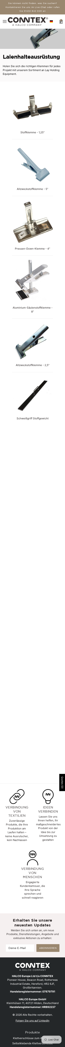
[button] (51, 21)
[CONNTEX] (28, 21)
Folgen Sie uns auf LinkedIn (32, 1020)
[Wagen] (61, 21)
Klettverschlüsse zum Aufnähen (32, 1038)
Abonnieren (48, 948)
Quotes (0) (62, 782)
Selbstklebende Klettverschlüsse (32, 1043)
